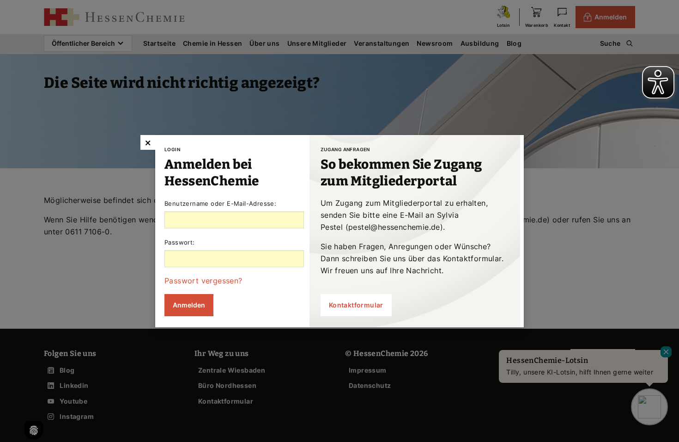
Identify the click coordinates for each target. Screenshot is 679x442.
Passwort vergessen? (203, 280)
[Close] (147, 142)
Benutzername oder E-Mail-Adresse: (220, 203)
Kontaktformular (356, 305)
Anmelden (189, 305)
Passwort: (179, 242)
